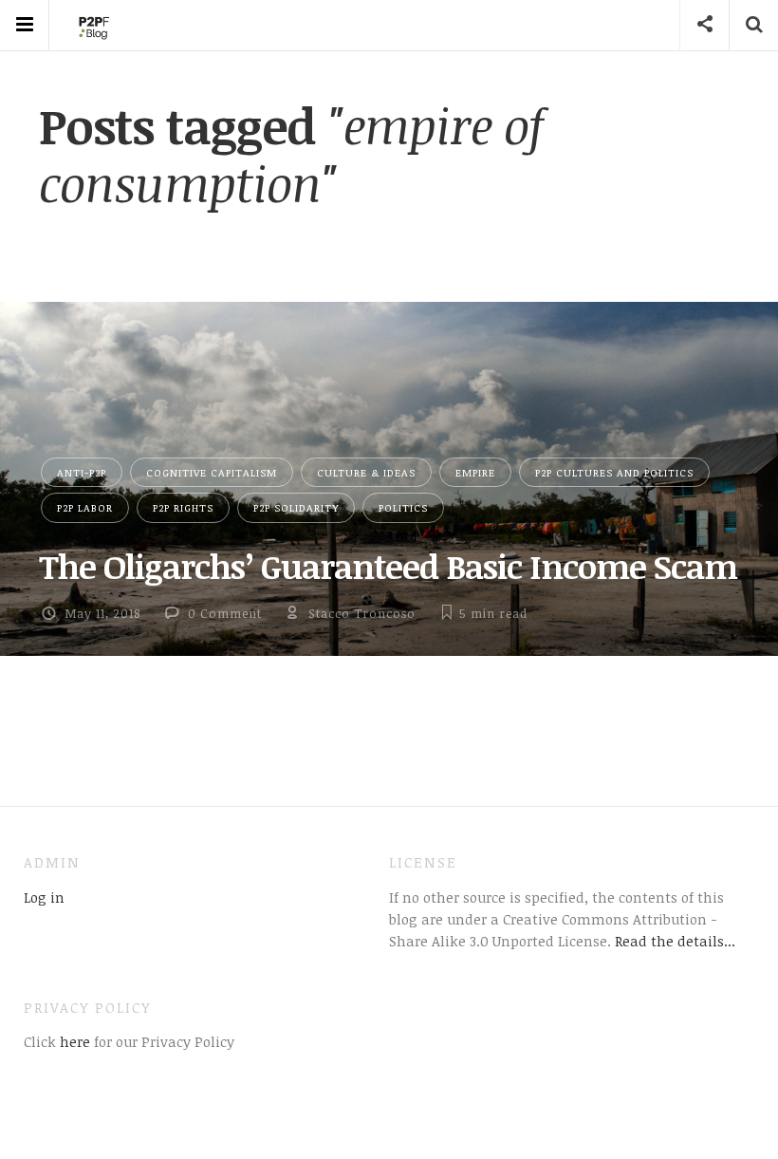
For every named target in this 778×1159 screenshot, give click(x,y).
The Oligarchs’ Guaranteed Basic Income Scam (388, 566)
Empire (475, 472)
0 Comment (225, 613)
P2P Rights (183, 507)
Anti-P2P (81, 472)
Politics (403, 507)
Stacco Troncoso (362, 613)
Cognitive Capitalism (211, 472)
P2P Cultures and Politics (614, 472)
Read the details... (675, 940)
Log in (44, 897)
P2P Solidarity (296, 507)
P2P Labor (85, 507)
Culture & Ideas (366, 472)
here (73, 1041)
